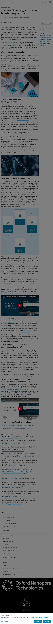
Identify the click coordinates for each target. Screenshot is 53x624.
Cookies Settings (4, 621)
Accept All (38, 621)
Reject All (47, 621)
